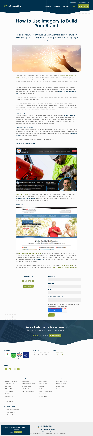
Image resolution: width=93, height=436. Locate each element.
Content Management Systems (28, 383)
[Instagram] (14, 369)
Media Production (50, 30)
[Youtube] (18, 369)
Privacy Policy (49, 433)
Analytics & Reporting (9, 401)
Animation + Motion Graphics (45, 391)
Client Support (63, 433)
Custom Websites (25, 381)
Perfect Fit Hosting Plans (10, 412)
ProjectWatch (56, 433)
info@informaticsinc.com (61, 354)
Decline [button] (11, 432)
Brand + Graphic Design (61, 381)
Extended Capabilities (60, 378)
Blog (74, 6)
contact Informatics (67, 265)
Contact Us (84, 6)
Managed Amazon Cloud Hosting (12, 409)
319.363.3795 (81, 2)
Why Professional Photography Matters (64, 267)
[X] (26, 281)
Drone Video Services (44, 393)
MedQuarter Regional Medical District (30, 253)
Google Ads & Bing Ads (10, 383)
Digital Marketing (8, 378)
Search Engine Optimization (11, 381)
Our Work (66, 6)
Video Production (43, 383)
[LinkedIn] (29, 281)
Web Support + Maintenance (11, 414)
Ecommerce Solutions (26, 386)
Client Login (73, 2)
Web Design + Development (27, 378)
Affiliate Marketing (9, 388)
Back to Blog (28, 286)
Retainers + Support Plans (61, 386)
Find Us (87, 2)
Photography (42, 386)
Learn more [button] (16, 429)
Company (57, 6)
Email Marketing (8, 393)
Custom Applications (26, 388)
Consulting (58, 388)
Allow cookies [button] (18, 432)
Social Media (8, 386)
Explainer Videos (43, 396)
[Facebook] (23, 281)
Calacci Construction (22, 194)
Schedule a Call (55, 335)
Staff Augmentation (9, 396)
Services (48, 6)
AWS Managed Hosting (9, 406)
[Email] (33, 281)
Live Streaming (42, 388)
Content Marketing (9, 391)
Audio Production (43, 381)
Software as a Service (61, 383)
